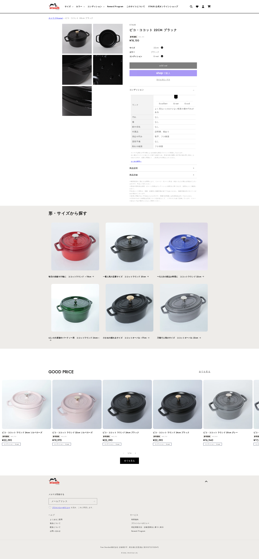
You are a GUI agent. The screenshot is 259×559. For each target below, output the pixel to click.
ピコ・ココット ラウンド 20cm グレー (220, 432)
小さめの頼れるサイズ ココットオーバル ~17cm (125, 338)
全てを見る (204, 371)
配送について (55, 527)
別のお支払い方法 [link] (163, 79)
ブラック (155, 52)
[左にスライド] (124, 453)
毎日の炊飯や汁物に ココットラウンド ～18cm (70, 276)
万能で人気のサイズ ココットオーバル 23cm (177, 338)
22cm (156, 47)
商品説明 (134, 168)
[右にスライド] (135, 453)
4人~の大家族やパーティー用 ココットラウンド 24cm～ (74, 338)
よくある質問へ (136, 161)
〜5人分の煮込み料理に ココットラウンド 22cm (179, 276)
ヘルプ (52, 515)
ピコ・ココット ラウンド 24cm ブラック (121, 432)
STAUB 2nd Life (132, 553)
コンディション (137, 89)
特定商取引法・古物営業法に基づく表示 (147, 527)
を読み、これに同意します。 (73, 507)
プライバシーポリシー (61, 507)
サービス (134, 515)
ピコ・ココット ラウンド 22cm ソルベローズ (72, 432)
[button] (69, 6)
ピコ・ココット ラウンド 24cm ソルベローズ (22, 432)
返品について (55, 523)
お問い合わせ (55, 531)
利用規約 (135, 519)
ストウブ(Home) (56, 18)
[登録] (94, 501)
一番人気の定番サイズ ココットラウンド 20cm (124, 276)
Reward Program (138, 531)
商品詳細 (134, 175)
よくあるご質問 (56, 519)
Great (156, 56)
